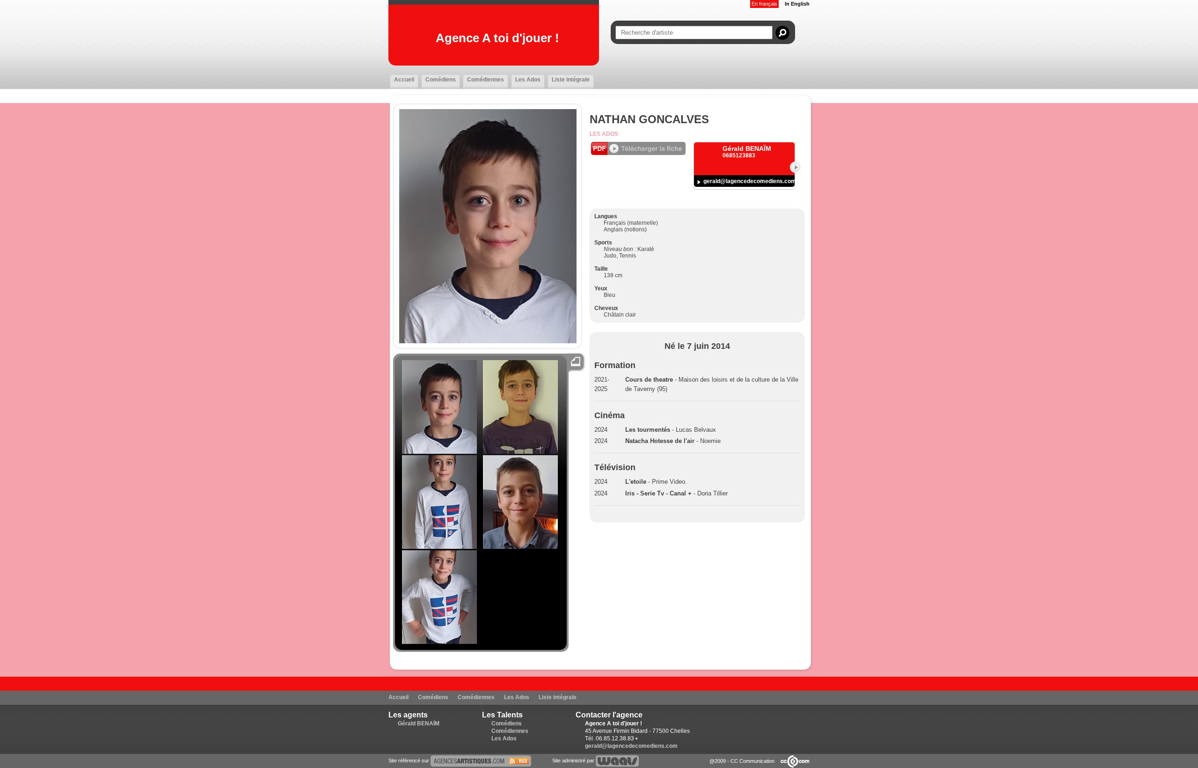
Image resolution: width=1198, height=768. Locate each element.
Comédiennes (485, 79)
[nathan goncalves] (481, 760)
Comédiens (440, 79)
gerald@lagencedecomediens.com (749, 181)
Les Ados (528, 79)
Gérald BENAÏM (418, 723)
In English (797, 4)
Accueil (404, 79)
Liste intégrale (571, 79)
